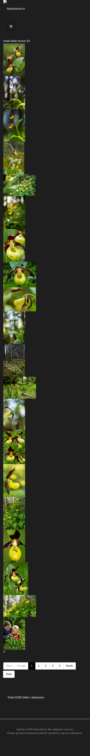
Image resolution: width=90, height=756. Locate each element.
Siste (9, 674)
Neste (69, 665)
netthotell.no (75, 733)
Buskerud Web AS (37, 733)
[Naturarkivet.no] (15, 8)
